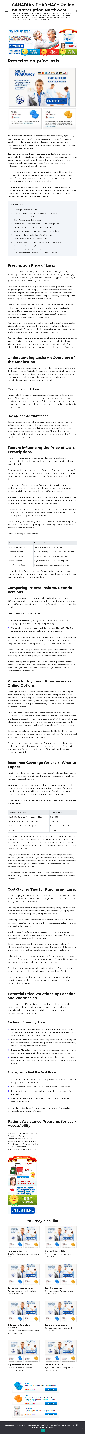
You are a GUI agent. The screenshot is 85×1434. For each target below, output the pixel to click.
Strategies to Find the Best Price (32, 249)
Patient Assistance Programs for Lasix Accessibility (35, 253)
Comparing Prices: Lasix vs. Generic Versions (33, 227)
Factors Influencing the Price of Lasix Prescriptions (36, 224)
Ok (43, 1431)
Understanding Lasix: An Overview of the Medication (37, 213)
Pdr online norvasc (54, 1365)
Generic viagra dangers (56, 1325)
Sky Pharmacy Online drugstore (22, 1141)
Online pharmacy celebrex (20, 1288)
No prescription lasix (17, 1251)
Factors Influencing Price (29, 246)
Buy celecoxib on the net (20, 1365)
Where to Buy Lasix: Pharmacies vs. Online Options (36, 231)
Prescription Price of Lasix (25, 210)
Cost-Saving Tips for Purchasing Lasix (30, 239)
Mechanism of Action (27, 217)
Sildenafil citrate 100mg (56, 1251)
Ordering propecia (53, 1288)
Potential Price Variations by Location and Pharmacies (37, 243)
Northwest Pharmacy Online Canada (24, 1149)
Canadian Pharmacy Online (20, 1139)
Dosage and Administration (30, 220)
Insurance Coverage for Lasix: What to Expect (34, 235)
